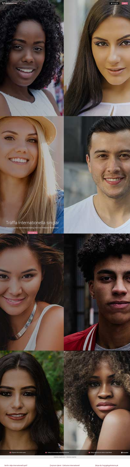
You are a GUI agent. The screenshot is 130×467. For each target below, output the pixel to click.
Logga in (125, 3)
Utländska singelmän (71, 457)
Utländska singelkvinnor (59, 457)
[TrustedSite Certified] (125, 452)
